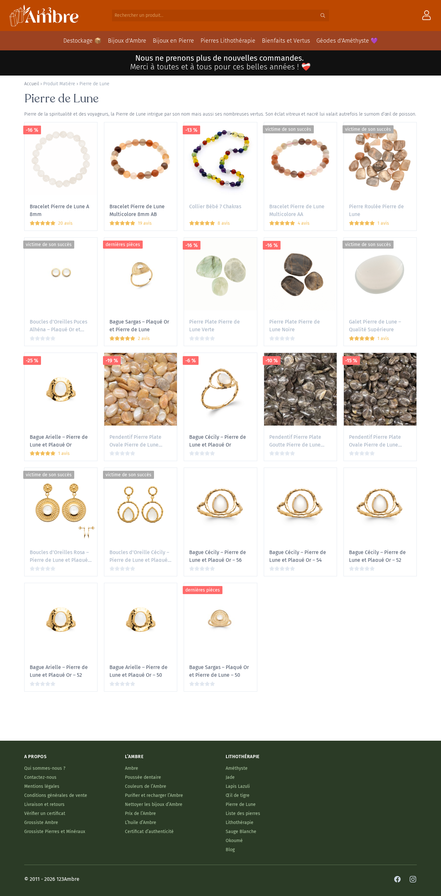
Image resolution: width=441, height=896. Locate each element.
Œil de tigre (238, 795)
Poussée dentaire (143, 777)
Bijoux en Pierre (173, 40)
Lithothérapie (239, 822)
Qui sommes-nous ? (44, 768)
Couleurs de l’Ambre (145, 786)
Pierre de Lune (241, 804)
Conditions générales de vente (55, 795)
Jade (230, 777)
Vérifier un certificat (44, 813)
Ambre (131, 768)
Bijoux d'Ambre (127, 40)
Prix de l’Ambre (140, 813)
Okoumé (234, 840)
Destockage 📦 (82, 40)
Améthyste (237, 768)
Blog (230, 849)
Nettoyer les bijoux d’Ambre (153, 804)
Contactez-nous (40, 777)
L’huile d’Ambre (140, 822)
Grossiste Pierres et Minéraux (54, 831)
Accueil (31, 84)
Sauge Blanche (241, 831)
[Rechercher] (323, 15)
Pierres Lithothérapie (227, 40)
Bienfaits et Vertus (286, 40)
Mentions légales (41, 786)
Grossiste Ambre (41, 822)
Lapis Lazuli (238, 786)
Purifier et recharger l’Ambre (154, 795)
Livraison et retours (44, 804)
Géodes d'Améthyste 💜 (347, 40)
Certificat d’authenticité (149, 831)
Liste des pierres (243, 813)
